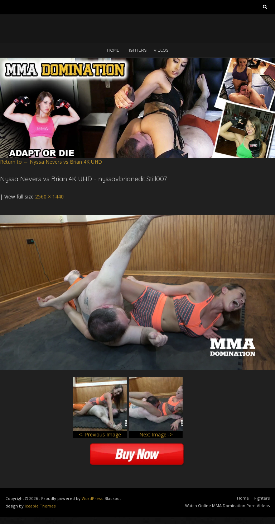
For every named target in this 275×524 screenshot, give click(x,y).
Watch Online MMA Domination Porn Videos (227, 505)
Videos (161, 50)
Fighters (136, 50)
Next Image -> (156, 434)
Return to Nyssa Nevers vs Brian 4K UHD (51, 161)
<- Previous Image (100, 434)
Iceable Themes (40, 506)
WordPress (92, 498)
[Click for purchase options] (137, 218)
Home (113, 50)
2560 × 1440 (49, 196)
